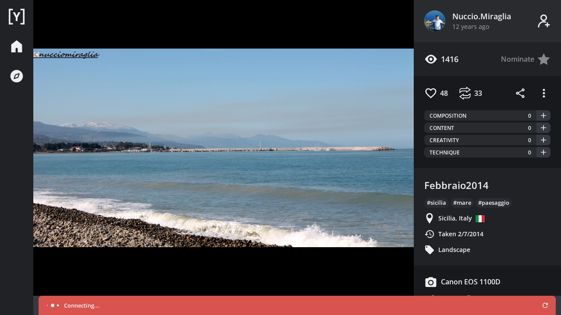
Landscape (454, 249)
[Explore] (17, 76)
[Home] (17, 17)
